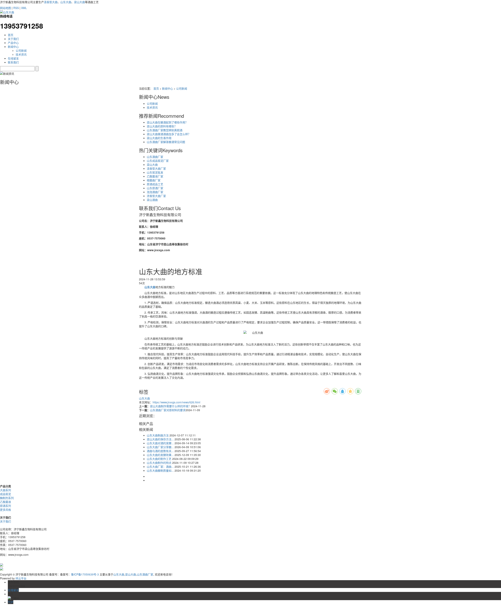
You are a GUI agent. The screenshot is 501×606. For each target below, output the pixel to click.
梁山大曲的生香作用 (159, 138)
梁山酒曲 (152, 200)
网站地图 (5, 8)
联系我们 (13, 62)
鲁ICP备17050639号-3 (85, 574)
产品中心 (13, 43)
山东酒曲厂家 (155, 157)
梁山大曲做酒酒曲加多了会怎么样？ (169, 134)
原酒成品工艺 (155, 184)
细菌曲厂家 (153, 180)
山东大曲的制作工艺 (159, 459)
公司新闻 (21, 50)
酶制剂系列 (7, 498)
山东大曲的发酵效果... (160, 455)
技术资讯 (21, 54)
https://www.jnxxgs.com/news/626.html (176, 402)
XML (24, 8)
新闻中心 (13, 47)
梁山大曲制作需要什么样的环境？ (170, 406)
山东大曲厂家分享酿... (160, 447)
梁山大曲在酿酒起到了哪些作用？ (167, 122)
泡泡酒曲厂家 (155, 192)
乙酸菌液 (5, 502)
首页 (10, 35)
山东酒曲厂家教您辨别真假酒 (164, 130)
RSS (16, 8)
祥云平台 (20, 578)
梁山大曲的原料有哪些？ (162, 126)
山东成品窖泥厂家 (158, 161)
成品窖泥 (5, 494)
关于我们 (13, 39)
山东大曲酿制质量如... (160, 470)
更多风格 (5, 510)
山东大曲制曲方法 (158, 435)
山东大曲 (65, 2)
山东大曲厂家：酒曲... (160, 466)
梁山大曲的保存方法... (160, 439)
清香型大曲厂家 (156, 168)
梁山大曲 (79, 2)
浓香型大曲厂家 (156, 196)
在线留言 (13, 58)
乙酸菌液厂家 (155, 176)
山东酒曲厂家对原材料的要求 (168, 410)
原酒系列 (5, 506)
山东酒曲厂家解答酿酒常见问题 (166, 142)
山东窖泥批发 (155, 172)
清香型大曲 (51, 2)
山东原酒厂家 (155, 188)
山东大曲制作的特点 (159, 463)
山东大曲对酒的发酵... (160, 443)
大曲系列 (5, 490)
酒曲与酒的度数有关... (160, 451)
